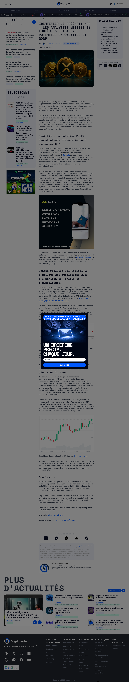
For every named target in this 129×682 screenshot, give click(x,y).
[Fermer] (85, 315)
